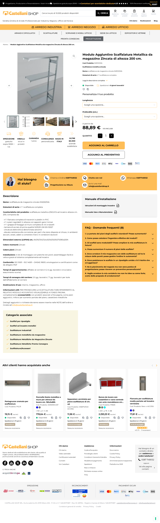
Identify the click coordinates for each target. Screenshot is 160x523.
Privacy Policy (115, 457)
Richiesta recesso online (93, 471)
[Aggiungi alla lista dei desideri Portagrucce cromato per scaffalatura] (29, 417)
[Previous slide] (152, 365)
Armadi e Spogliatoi (24, 33)
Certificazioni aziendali (67, 457)
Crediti (98, 506)
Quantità (87, 136)
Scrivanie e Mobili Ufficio (79, 33)
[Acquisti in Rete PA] (11, 473)
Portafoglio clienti (91, 454)
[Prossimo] (71, 85)
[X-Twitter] (17, 463)
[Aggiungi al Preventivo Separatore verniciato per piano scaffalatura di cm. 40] (87, 417)
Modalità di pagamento (93, 461)
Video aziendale (65, 454)
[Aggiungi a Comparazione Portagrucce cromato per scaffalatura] (20, 417)
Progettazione (93, 39)
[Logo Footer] (25, 447)
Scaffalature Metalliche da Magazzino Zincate (31, 339)
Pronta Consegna (70, 39)
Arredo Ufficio (117, 27)
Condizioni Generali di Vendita (95, 457)
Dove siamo (114, 450)
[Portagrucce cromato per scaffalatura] (17, 383)
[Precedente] (9, 85)
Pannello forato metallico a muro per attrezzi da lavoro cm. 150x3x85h (48, 399)
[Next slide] (156, 365)
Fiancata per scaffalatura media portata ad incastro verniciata (142, 401)
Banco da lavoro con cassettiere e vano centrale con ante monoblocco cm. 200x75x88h (111, 399)
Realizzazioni (145, 21)
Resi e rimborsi (89, 468)
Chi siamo (133, 21)
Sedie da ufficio (108, 33)
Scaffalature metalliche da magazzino (27, 335)
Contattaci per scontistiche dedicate (97, 4)
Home (5, 44)
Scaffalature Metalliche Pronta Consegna (29, 344)
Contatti (62, 461)
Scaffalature (50, 33)
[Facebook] (5, 463)
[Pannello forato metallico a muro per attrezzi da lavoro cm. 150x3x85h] (48, 383)
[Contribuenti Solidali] (79, 491)
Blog (155, 21)
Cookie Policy (115, 454)
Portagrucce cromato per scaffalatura (16, 402)
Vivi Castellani (64, 464)
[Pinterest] (30, 463)
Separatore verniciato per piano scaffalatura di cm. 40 (79, 401)
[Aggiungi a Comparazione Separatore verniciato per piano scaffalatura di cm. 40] (83, 417)
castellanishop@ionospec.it (127, 503)
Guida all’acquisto (91, 450)
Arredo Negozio (83, 27)
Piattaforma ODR (116, 464)
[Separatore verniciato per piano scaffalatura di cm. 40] (80, 383)
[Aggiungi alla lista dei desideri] (84, 89)
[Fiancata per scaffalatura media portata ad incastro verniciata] (142, 383)
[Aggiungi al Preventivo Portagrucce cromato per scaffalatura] (25, 417)
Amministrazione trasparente (121, 461)
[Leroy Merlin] (24, 473)
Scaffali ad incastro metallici (23, 326)
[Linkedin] (24, 463)
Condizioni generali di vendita (70, 506)
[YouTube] (11, 463)
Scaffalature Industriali (20, 330)
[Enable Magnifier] (73, 56)
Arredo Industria (48, 27)
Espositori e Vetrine (135, 33)
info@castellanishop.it (22, 305)
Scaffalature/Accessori (20, 348)
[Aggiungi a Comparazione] (88, 89)
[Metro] (29, 473)
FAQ (86, 475)
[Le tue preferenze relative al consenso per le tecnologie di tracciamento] (155, 518)
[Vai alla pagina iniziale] (20, 13)
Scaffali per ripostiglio (20, 321)
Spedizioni (88, 464)
